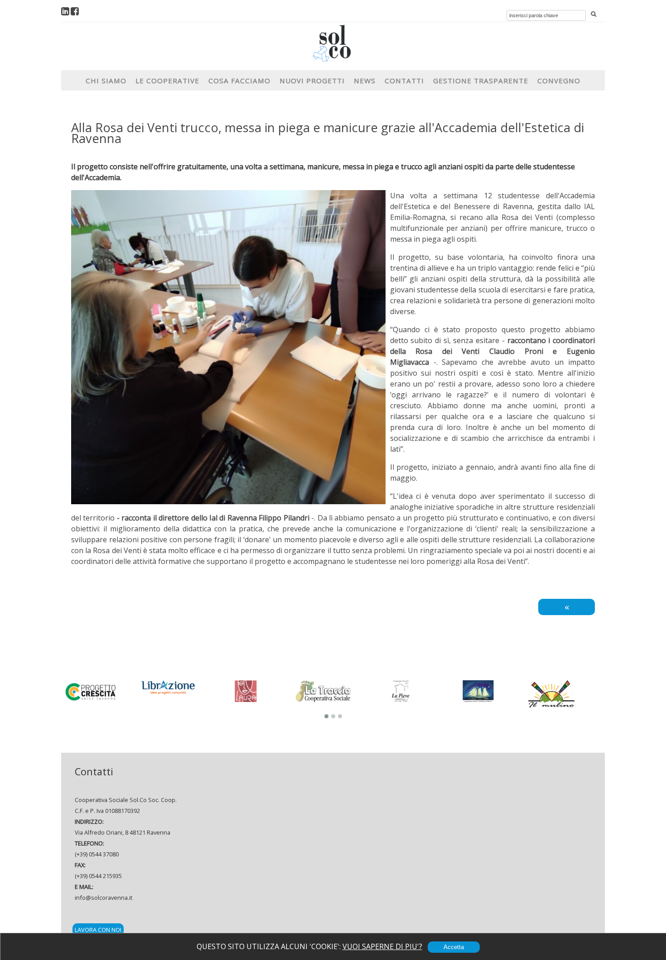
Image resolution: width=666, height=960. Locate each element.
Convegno (558, 80)
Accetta (454, 947)
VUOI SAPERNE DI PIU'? (382, 946)
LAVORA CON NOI (98, 930)
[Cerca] (593, 14)
